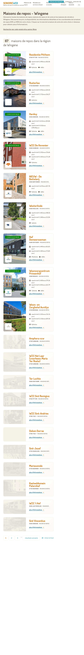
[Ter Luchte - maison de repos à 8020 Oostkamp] (14, 382)
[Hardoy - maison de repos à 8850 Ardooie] (14, 124)
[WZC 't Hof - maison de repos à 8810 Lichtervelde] (14, 507)
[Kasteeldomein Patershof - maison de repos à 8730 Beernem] (14, 488)
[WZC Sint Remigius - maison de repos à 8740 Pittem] (14, 399)
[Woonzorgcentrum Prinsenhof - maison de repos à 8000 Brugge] (14, 282)
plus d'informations (35, 72)
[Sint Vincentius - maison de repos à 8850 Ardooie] (14, 524)
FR (79, 5)
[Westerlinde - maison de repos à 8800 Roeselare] (14, 216)
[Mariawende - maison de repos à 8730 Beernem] (14, 469)
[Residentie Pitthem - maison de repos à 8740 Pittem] (14, 63)
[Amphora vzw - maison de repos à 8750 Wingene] (14, 342)
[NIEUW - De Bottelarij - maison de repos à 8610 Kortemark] (14, 186)
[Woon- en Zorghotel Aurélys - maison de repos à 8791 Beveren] (14, 316)
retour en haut (49, 538)
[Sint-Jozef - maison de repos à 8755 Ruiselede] (14, 452)
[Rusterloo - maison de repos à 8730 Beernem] (14, 93)
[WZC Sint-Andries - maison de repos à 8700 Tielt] (14, 417)
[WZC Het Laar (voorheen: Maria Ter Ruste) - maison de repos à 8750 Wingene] (14, 361)
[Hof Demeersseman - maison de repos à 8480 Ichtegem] (14, 249)
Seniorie (10, 3)
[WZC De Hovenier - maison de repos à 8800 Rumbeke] (14, 155)
